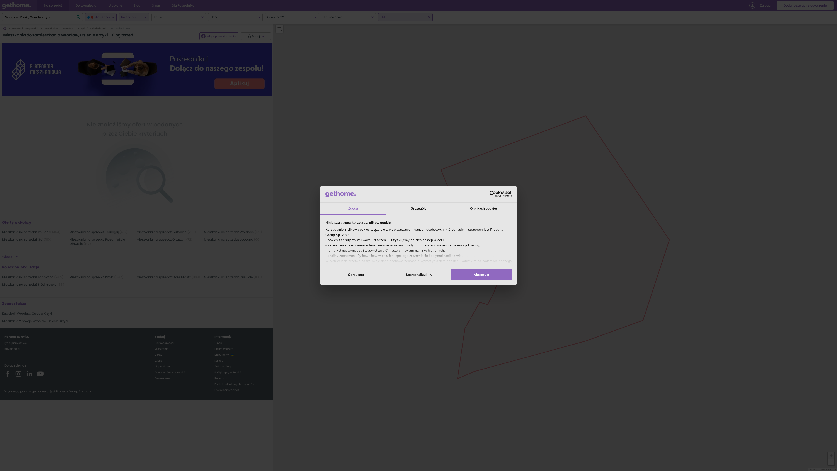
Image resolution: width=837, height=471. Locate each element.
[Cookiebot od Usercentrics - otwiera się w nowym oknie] (493, 194)
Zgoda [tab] (353, 208)
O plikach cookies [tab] (484, 208)
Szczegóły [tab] (419, 208)
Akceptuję (481, 274)
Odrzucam (356, 274)
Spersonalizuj (416, 274)
